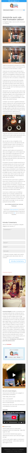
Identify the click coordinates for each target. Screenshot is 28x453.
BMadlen (22, 449)
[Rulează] (4, 422)
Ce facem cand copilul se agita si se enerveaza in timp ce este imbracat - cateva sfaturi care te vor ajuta (13, 441)
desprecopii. (7, 426)
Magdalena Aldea (8, 22)
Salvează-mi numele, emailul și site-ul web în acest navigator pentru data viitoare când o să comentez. (13, 256)
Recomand (22, 22)
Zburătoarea (7, 449)
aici (15, 213)
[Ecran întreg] (23, 422)
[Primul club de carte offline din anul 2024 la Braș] (14, 375)
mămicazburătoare (14, 209)
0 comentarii (6, 23)
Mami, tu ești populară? (8, 398)
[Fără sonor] (21, 422)
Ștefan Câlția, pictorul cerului (9, 396)
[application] (14, 417)
